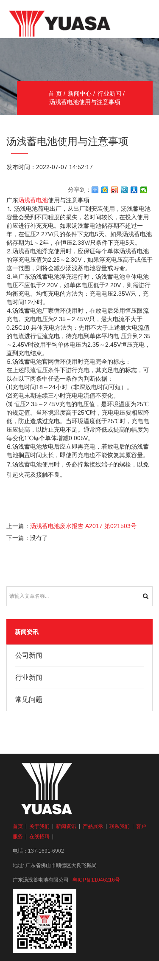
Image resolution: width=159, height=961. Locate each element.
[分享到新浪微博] (114, 190)
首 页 (55, 93)
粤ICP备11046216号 (96, 880)
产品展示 (93, 826)
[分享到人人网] (134, 190)
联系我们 (119, 826)
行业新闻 (109, 93)
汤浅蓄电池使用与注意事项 (84, 102)
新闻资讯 (66, 826)
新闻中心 (80, 93)
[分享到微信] (144, 190)
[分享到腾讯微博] (124, 190)
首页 (18, 826)
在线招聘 (39, 836)
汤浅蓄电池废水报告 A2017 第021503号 (83, 526)
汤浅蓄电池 (33, 200)
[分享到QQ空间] (105, 190)
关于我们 (39, 826)
